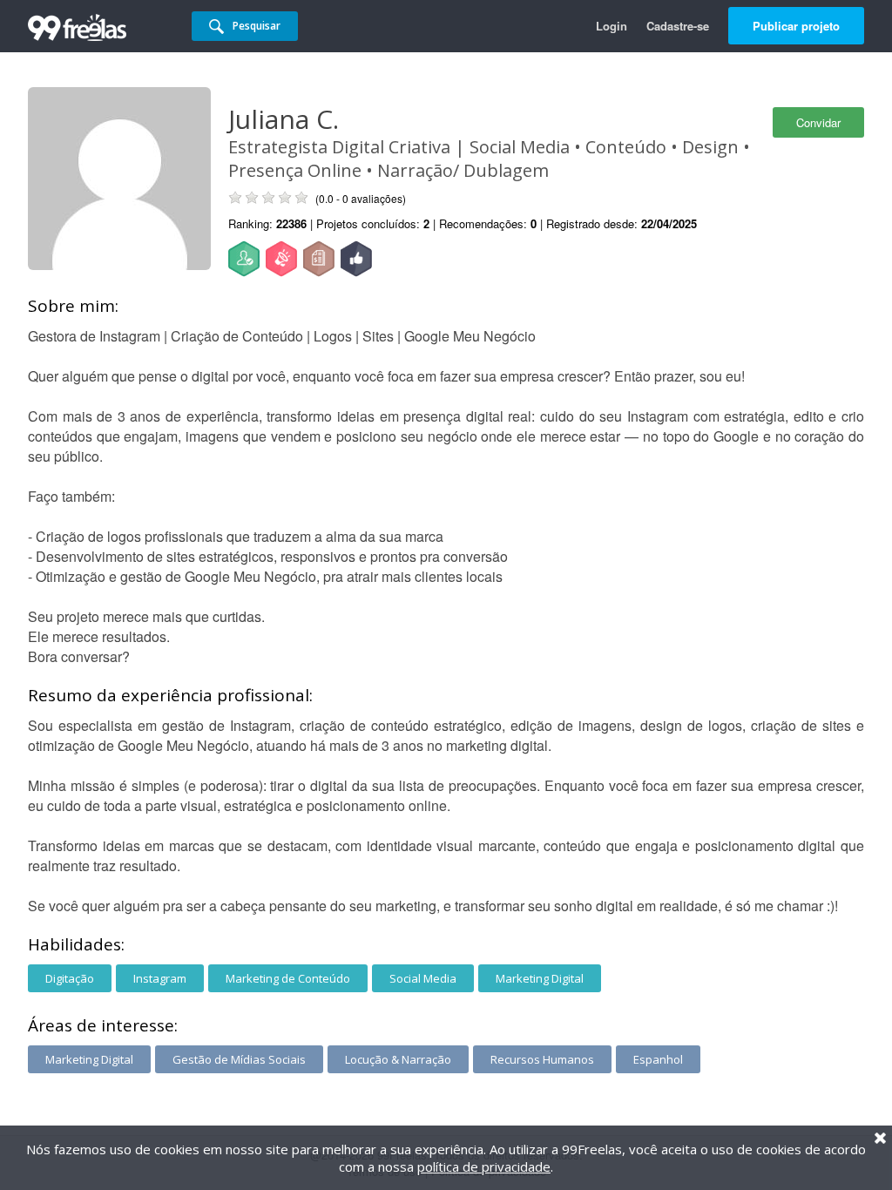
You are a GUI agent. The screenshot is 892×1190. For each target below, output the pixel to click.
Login (611, 25)
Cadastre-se (677, 25)
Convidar (818, 122)
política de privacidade (484, 1166)
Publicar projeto (796, 25)
